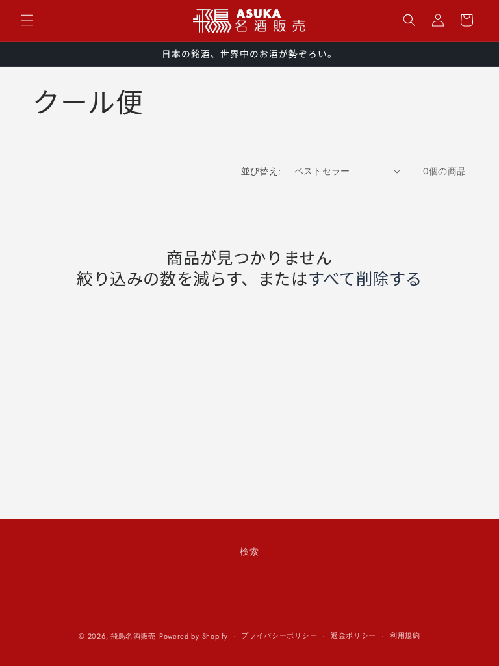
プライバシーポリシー (279, 635)
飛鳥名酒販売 (133, 636)
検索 (249, 551)
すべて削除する (365, 277)
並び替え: (261, 171)
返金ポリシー (353, 635)
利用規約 (405, 635)
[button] (27, 20)
